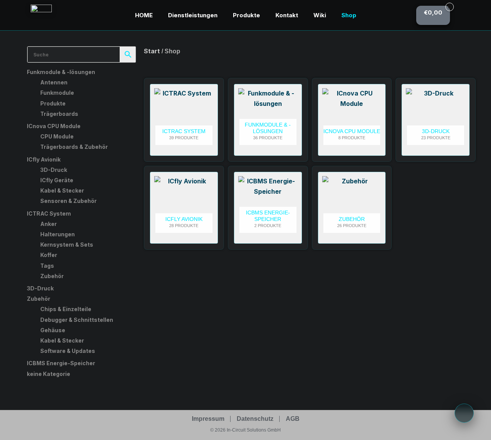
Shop (348, 15)
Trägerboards (59, 113)
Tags (47, 265)
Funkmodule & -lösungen (61, 72)
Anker (48, 224)
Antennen (54, 82)
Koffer (48, 255)
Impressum (208, 418)
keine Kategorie (48, 374)
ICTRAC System (49, 213)
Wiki (319, 15)
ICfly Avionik (44, 159)
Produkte (246, 15)
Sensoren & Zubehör (68, 201)
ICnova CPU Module (54, 126)
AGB (293, 418)
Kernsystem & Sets (66, 244)
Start (152, 51)
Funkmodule (57, 92)
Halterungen (57, 234)
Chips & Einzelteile (65, 309)
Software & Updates (67, 351)
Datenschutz (255, 418)
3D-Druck (53, 169)
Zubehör (52, 276)
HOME (144, 15)
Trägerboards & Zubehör (74, 146)
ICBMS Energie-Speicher (61, 363)
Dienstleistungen (192, 15)
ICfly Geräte (56, 180)
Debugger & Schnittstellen (76, 319)
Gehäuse (52, 330)
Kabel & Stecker (62, 190)
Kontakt (286, 15)
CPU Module (57, 136)
